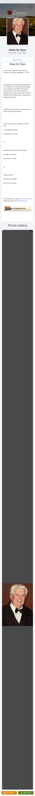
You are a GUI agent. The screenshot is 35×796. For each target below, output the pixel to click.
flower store (23, 201)
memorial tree (25, 199)
